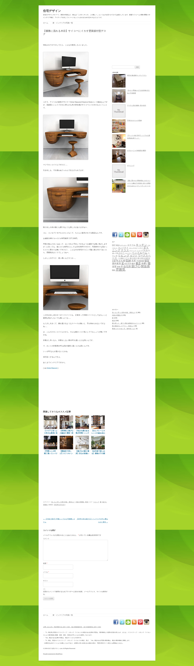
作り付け (133, 258)
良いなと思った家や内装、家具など (63, 502)
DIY (113, 245)
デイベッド (132, 250)
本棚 (143, 263)
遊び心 (104, 502)
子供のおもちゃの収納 (134, 120)
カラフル (131, 245)
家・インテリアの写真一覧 (63, 23)
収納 (128, 260)
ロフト (133, 255)
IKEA (118, 245)
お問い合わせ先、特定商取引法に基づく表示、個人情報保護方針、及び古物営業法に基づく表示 (72, 627)
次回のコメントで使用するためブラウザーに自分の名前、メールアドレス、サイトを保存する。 (75, 593)
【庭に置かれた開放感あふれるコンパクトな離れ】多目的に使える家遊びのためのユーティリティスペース (138, 183)
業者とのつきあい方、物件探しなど (123, 329)
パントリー (128, 253)
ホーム (45, 23)
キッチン (141, 244)
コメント (46, 538)
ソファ (140, 248)
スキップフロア (133, 248)
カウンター (123, 245)
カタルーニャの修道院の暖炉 (136, 150)
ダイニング (130, 165)
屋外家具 (116, 263)
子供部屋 (140, 261)
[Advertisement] (69, 39)
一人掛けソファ (123, 258)
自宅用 (127, 266)
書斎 (138, 263)
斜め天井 (127, 264)
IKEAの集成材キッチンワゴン (137, 75)
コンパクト (123, 248)
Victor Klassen (52, 368)
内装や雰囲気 (80, 502)
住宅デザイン (52, 10)
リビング (96, 502)
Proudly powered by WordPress (52, 654)
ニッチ (139, 250)
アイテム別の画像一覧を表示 (136, 105)
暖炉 (133, 264)
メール (46, 572)
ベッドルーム (139, 252)
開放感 (145, 266)
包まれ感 (120, 261)
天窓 (133, 261)
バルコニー (119, 253)
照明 (118, 267)
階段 (113, 270)
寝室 (146, 260)
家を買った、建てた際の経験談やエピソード (126, 323)
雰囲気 (45, 505)
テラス (125, 250)
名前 (45, 563)
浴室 (114, 266)
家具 (86, 502)
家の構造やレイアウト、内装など (123, 326)
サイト (45, 581)
